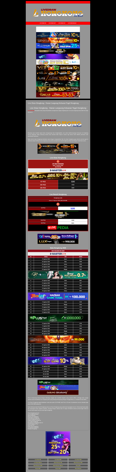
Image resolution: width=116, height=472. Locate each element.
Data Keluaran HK (58, 462)
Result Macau (78, 468)
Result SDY (37, 468)
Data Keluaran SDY (78, 462)
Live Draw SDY (61, 23)
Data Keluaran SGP (38, 465)
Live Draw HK (43, 23)
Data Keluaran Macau (58, 465)
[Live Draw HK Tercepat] (58, 29)
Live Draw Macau (72, 23)
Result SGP (58, 468)
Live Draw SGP (52, 23)
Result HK (78, 465)
